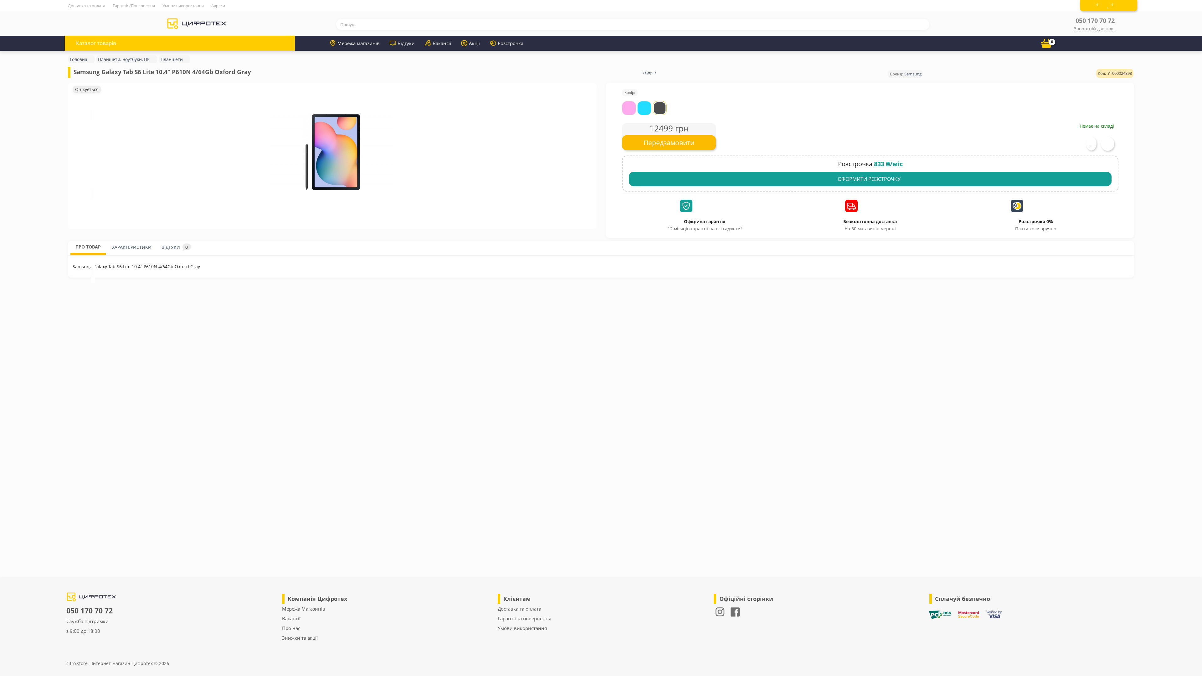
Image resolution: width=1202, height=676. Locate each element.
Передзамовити (669, 142)
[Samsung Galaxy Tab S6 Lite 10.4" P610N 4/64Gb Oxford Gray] (332, 153)
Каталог (96, 43)
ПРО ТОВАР (88, 247)
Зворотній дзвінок (1093, 29)
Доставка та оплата (86, 5)
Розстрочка (510, 43)
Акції (474, 43)
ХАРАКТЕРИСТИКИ (132, 247)
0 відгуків (649, 72)
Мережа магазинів (358, 43)
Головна (78, 59)
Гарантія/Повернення (134, 5)
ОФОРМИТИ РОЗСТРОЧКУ (869, 179)
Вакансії (442, 43)
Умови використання (183, 5)
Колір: (629, 92)
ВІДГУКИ (175, 247)
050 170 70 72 (1095, 20)
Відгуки (406, 43)
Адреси (218, 5)
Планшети (172, 59)
